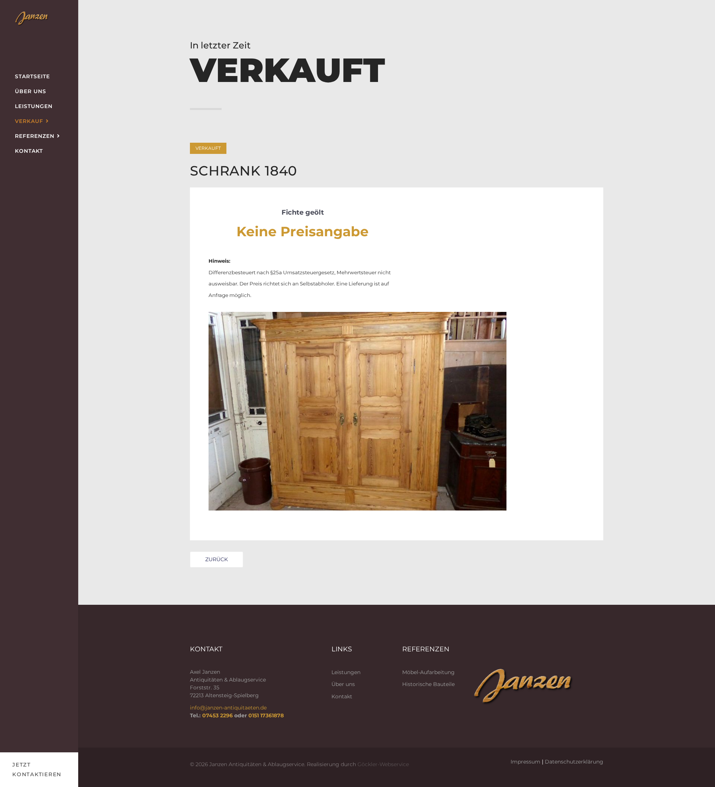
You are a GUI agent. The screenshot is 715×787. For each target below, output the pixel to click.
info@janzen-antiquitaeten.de (228, 707)
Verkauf (29, 121)
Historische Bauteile (428, 684)
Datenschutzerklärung (574, 761)
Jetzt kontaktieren (36, 769)
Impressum (525, 761)
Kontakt (29, 151)
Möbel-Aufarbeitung (428, 672)
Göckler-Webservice (383, 764)
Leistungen (34, 106)
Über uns (30, 91)
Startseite (32, 76)
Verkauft (208, 148)
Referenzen (34, 136)
